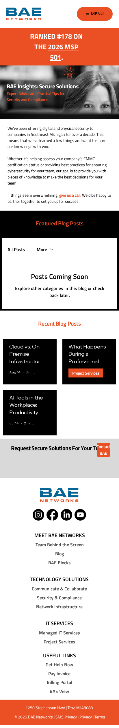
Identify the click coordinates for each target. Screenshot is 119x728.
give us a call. (70, 195)
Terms (99, 717)
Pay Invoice (59, 673)
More (42, 249)
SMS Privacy (66, 717)
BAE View (59, 691)
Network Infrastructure (59, 606)
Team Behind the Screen (60, 544)
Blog (59, 553)
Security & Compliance (59, 597)
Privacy (85, 717)
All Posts (16, 249)
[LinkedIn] (66, 515)
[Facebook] (52, 515)
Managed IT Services (59, 632)
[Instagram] (38, 515)
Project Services (85, 373)
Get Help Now (59, 664)
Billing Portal (59, 682)
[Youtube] (80, 515)
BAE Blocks (59, 562)
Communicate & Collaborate (59, 588)
